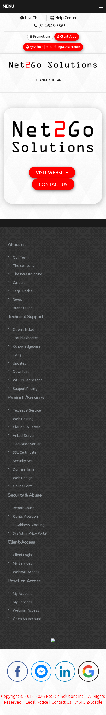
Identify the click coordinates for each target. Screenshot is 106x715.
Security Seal (23, 461)
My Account (22, 594)
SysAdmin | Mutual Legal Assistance (54, 47)
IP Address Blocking (29, 525)
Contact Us (61, 702)
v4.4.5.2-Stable (88, 702)
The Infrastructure (27, 274)
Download (21, 372)
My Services (22, 563)
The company (23, 266)
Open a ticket (23, 329)
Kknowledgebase (27, 346)
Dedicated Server (27, 444)
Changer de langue (52, 80)
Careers (19, 283)
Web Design (22, 478)
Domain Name (24, 469)
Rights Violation (25, 516)
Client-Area (67, 36)
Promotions (41, 36)
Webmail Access (26, 572)
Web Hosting (23, 419)
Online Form (22, 486)
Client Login (22, 555)
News (17, 299)
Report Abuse (24, 508)
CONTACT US (53, 184)
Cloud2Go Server (26, 427)
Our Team (21, 257)
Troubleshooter (25, 338)
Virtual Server (24, 435)
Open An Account (27, 619)
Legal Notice (23, 291)
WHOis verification (28, 380)
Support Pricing (25, 389)
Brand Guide (22, 308)
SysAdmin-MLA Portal (30, 533)
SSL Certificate (25, 452)
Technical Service (27, 410)
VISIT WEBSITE (52, 172)
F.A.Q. (17, 355)
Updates (19, 363)
